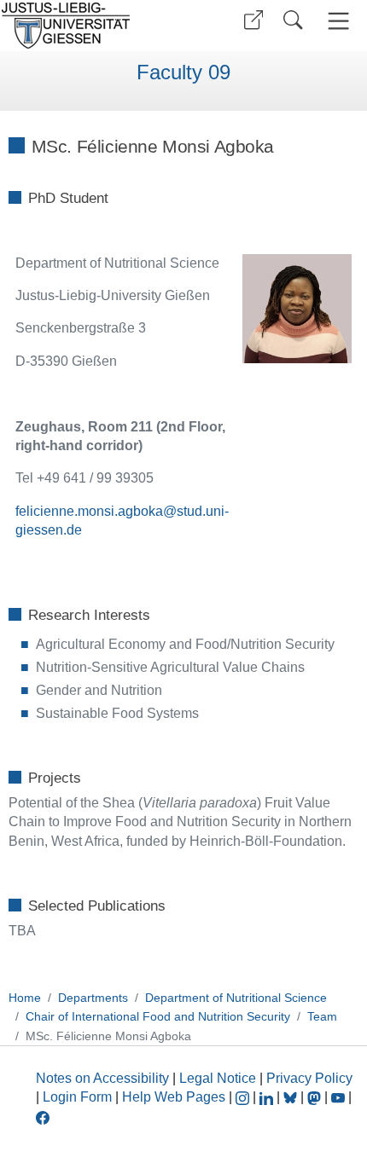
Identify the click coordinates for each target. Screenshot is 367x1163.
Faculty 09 (183, 72)
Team (322, 1016)
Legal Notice (217, 1078)
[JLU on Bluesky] (291, 1097)
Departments (93, 997)
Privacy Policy (309, 1078)
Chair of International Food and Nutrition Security (158, 1016)
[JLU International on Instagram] (244, 1097)
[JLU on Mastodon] (315, 1097)
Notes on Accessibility (104, 1078)
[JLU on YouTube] (339, 1097)
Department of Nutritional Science (236, 997)
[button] (253, 20)
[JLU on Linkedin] (268, 1097)
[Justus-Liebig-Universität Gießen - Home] (89, 25)
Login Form (77, 1097)
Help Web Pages (173, 1097)
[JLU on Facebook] (43, 1116)
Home (25, 997)
